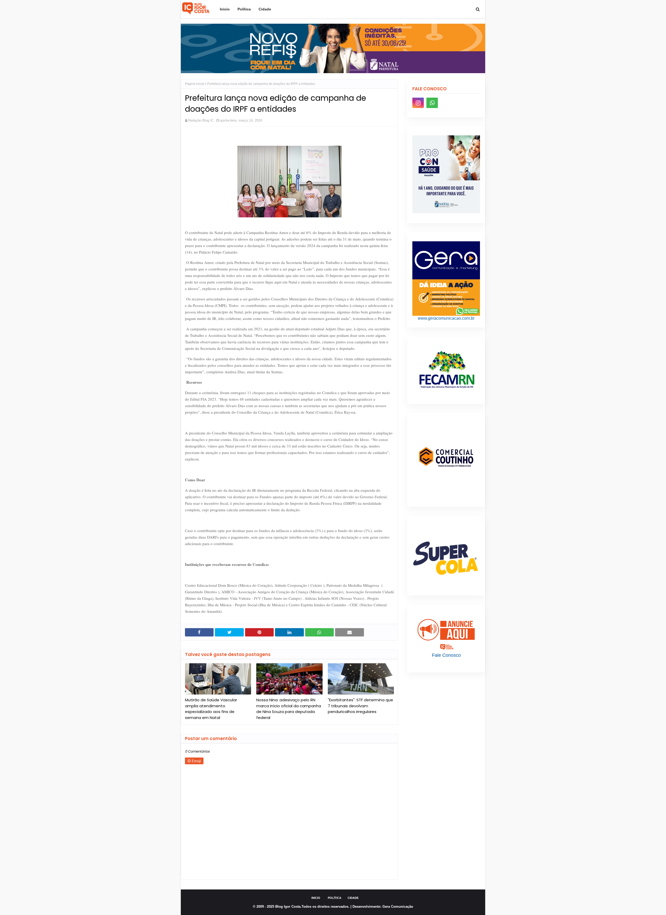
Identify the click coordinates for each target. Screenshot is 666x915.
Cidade (353, 897)
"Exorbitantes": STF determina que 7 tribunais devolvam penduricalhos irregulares (360, 705)
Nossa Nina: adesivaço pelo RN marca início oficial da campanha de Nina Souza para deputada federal (288, 708)
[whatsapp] (432, 103)
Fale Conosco (446, 655)
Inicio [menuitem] (225, 9)
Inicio (315, 897)
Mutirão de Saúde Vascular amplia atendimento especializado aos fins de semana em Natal (211, 708)
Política (334, 897)
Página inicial (194, 84)
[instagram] (418, 103)
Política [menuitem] (244, 9)
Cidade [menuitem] (265, 9)
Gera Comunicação (397, 906)
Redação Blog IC (201, 120)
